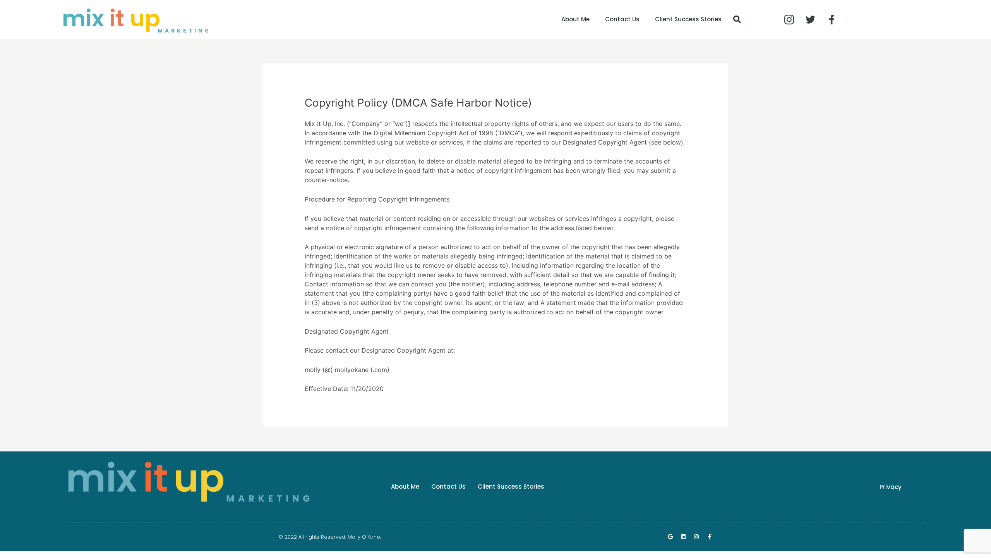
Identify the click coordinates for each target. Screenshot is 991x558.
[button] (737, 19)
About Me (575, 19)
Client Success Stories (688, 19)
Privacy (891, 487)
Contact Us (622, 19)
